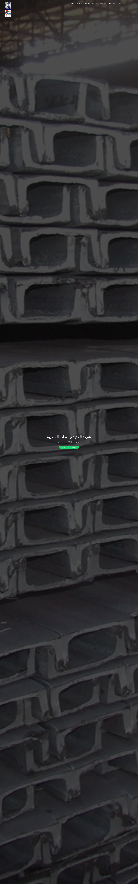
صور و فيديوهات (87, 3)
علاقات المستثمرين (112, 3)
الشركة (119, 3)
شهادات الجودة (95, 3)
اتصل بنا (72, 3)
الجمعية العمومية (103, 3)
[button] (3, 442)
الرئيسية (124, 3)
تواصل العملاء (79, 3)
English (130, 3)
